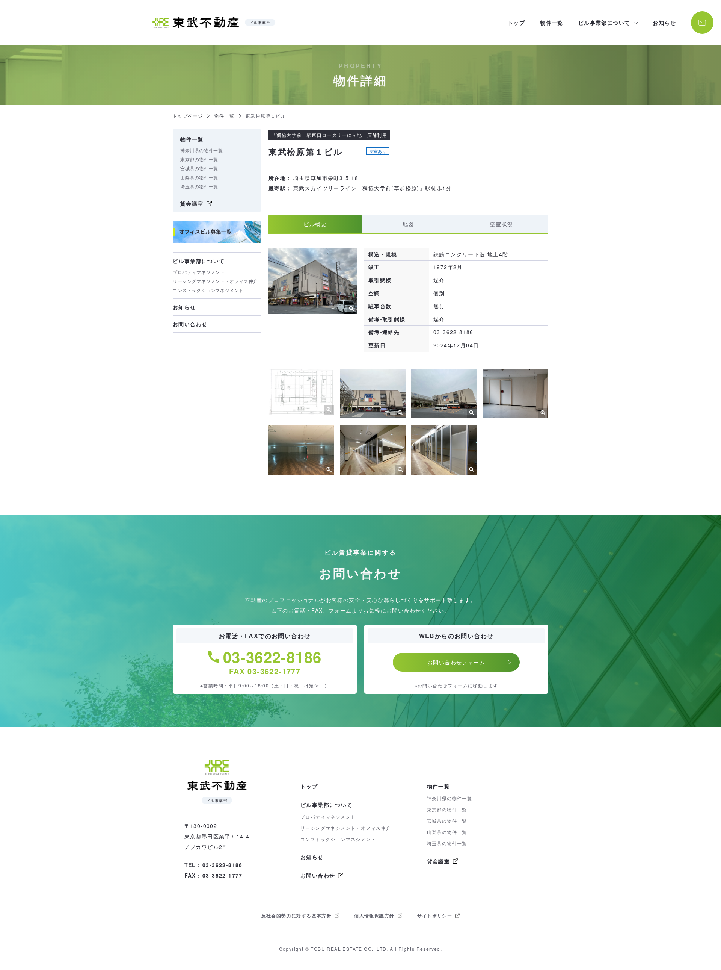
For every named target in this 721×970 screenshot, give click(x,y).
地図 (408, 224)
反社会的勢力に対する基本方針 (296, 915)
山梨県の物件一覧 (199, 177)
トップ (516, 22)
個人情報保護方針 (374, 915)
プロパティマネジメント (199, 272)
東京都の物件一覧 (199, 159)
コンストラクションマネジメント (208, 290)
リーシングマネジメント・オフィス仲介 (215, 281)
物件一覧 (551, 22)
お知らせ (664, 22)
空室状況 (501, 224)
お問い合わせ (190, 324)
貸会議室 (192, 203)
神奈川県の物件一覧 (201, 150)
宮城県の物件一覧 (199, 168)
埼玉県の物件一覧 (199, 186)
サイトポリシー (435, 915)
